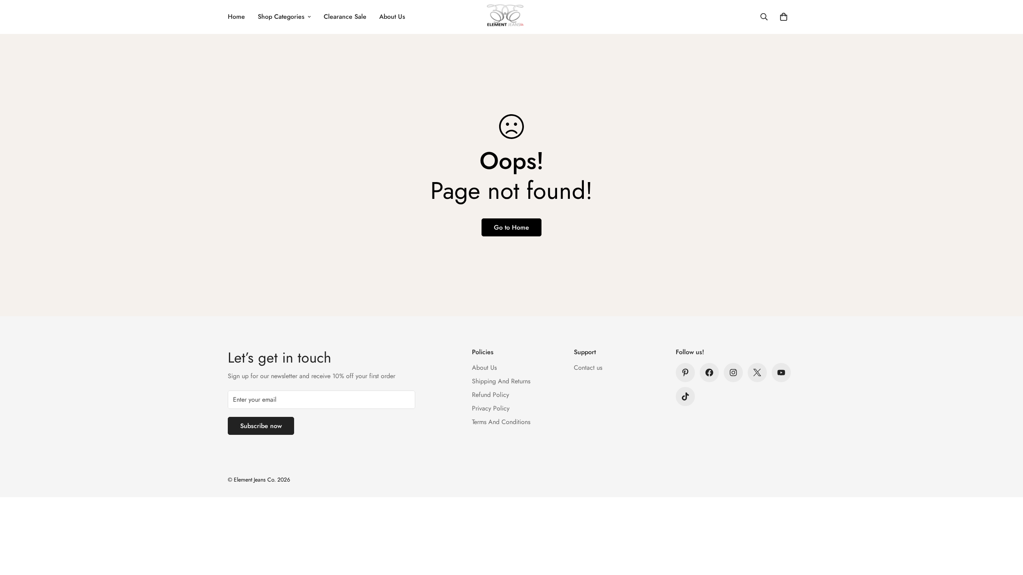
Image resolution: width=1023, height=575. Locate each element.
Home (236, 16)
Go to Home (511, 227)
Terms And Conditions (501, 421)
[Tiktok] (685, 396)
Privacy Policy (491, 408)
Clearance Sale (345, 16)
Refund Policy (490, 394)
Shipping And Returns (501, 381)
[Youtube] (781, 372)
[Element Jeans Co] (512, 17)
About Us (392, 16)
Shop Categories (281, 16)
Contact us (588, 367)
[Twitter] (757, 372)
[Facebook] (709, 372)
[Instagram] (733, 372)
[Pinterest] (685, 372)
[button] (783, 17)
